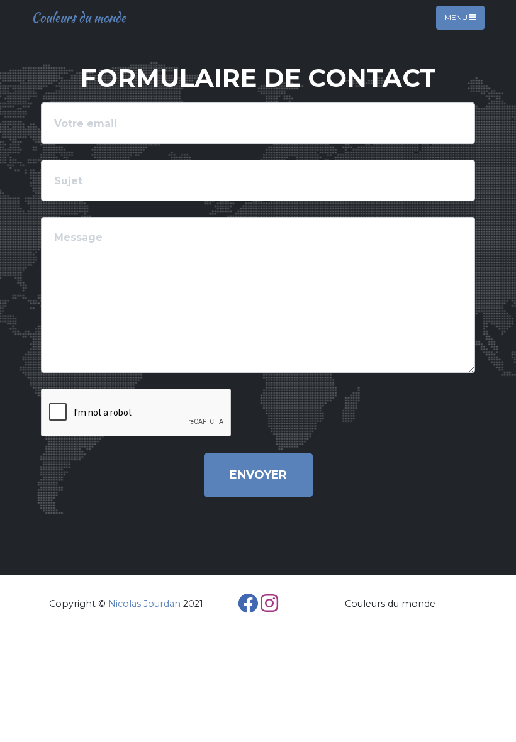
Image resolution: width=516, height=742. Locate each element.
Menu (456, 17)
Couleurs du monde (78, 17)
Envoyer (258, 475)
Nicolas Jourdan (144, 603)
